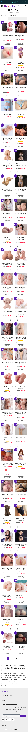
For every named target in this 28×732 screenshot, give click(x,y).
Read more (7, 121)
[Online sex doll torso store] (9, 6)
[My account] (23, 6)
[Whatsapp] (13, 719)
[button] (1, 6)
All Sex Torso (5, 691)
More (3, 700)
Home (10, 12)
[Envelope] (9, 719)
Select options (7, 477)
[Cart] (25, 6)
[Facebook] (2, 719)
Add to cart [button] (7, 43)
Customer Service (7, 695)
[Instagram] (6, 719)
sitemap (8, 725)
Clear (7, 474)
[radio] (6, 470)
